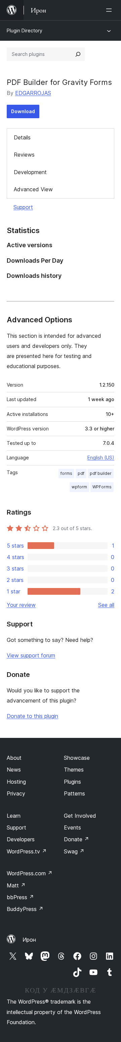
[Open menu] (110, 10)
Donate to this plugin (32, 716)
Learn (14, 815)
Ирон (29, 939)
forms (66, 473)
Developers (21, 839)
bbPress (20, 897)
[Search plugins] (78, 54)
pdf (81, 473)
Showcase (77, 757)
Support (23, 207)
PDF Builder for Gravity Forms (59, 82)
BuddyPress (25, 909)
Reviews (24, 154)
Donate (76, 839)
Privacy (16, 793)
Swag (74, 851)
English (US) (100, 457)
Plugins (72, 781)
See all (106, 604)
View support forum (31, 655)
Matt (16, 885)
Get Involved (80, 815)
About (14, 757)
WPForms (102, 486)
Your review (21, 604)
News (14, 769)
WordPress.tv (27, 851)
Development (30, 172)
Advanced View (33, 189)
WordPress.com (29, 873)
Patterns (74, 793)
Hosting (16, 781)
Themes (74, 769)
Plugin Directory (24, 30)
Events (72, 827)
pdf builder (101, 473)
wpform (79, 486)
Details (22, 137)
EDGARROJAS (33, 93)
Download (23, 111)
